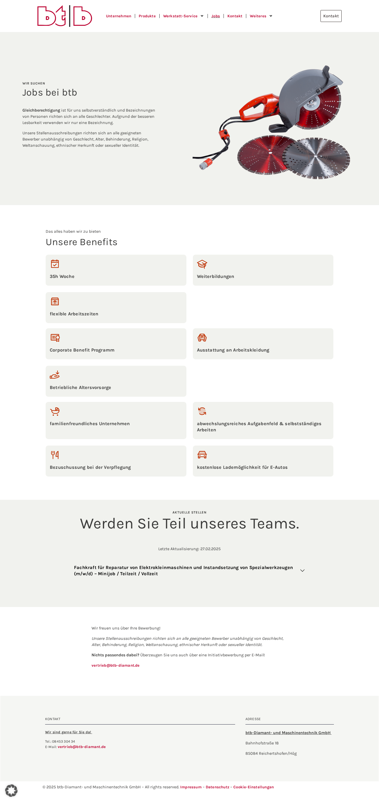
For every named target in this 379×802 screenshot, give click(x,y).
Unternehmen (118, 16)
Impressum (191, 787)
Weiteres (258, 16)
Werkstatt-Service (180, 16)
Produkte (147, 16)
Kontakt (234, 16)
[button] (11, 790)
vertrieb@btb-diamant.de (116, 665)
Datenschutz (218, 787)
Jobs (215, 16)
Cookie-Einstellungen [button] (253, 787)
